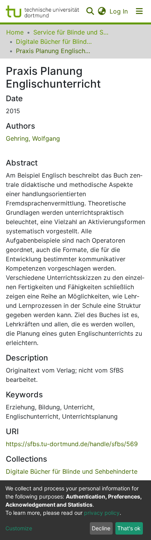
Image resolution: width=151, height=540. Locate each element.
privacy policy (102, 512)
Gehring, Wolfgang (33, 138)
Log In (119, 11)
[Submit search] (90, 11)
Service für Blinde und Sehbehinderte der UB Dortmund (72, 32)
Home (15, 32)
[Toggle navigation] (139, 11)
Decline (101, 528)
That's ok (129, 528)
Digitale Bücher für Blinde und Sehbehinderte (54, 41)
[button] (101, 11)
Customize (18, 528)
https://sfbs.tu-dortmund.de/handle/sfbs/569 (72, 444)
